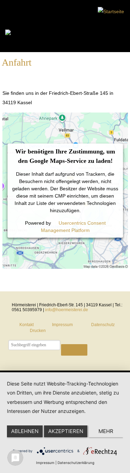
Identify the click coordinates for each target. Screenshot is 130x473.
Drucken (38, 330)
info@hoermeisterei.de (66, 309)
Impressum (62, 324)
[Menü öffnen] (21, 34)
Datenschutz (103, 324)
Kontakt (26, 324)
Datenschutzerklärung (76, 462)
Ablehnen (24, 431)
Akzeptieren (65, 431)
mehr (105, 431)
